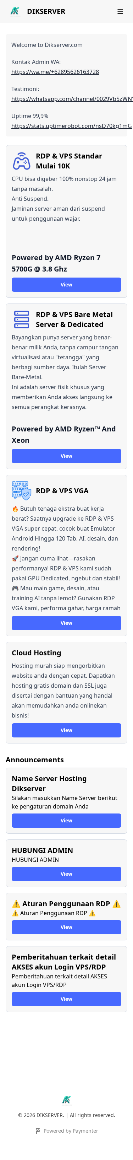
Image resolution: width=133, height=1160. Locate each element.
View (66, 284)
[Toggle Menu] (120, 11)
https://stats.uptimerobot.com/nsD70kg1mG (71, 126)
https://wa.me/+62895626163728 (55, 72)
